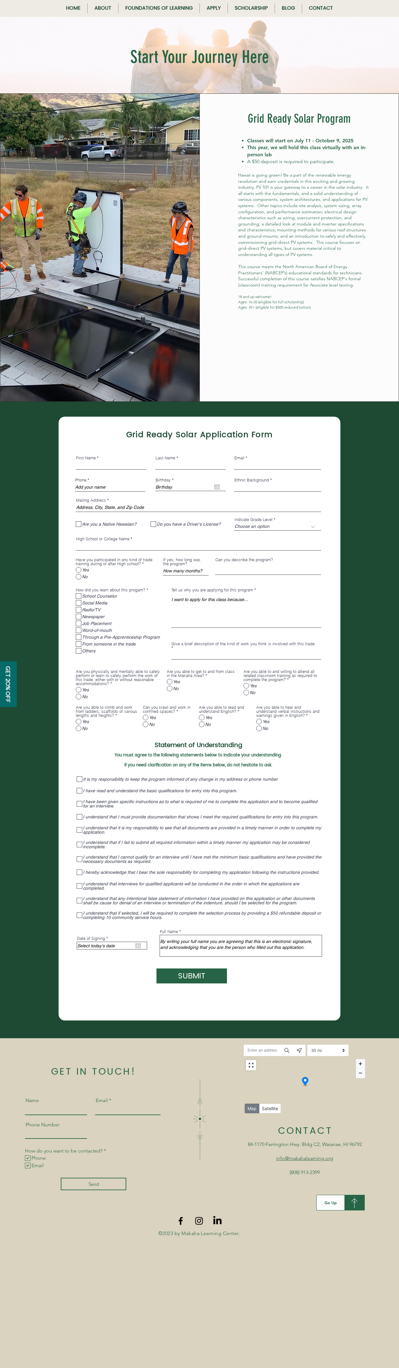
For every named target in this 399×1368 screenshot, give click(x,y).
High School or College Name (102, 539)
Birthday (166, 480)
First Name (86, 458)
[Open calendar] (216, 487)
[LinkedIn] (217, 1221)
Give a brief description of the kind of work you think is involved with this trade (243, 644)
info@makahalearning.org (304, 1158)
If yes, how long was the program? (181, 562)
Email (239, 458)
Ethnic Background (251, 480)
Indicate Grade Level (253, 520)
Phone (80, 480)
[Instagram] (199, 1221)
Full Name (169, 932)
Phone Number (43, 1124)
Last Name (165, 458)
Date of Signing (93, 938)
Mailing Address (91, 500)
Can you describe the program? (244, 560)
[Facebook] (180, 1221)
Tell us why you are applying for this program (212, 590)
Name (32, 1100)
